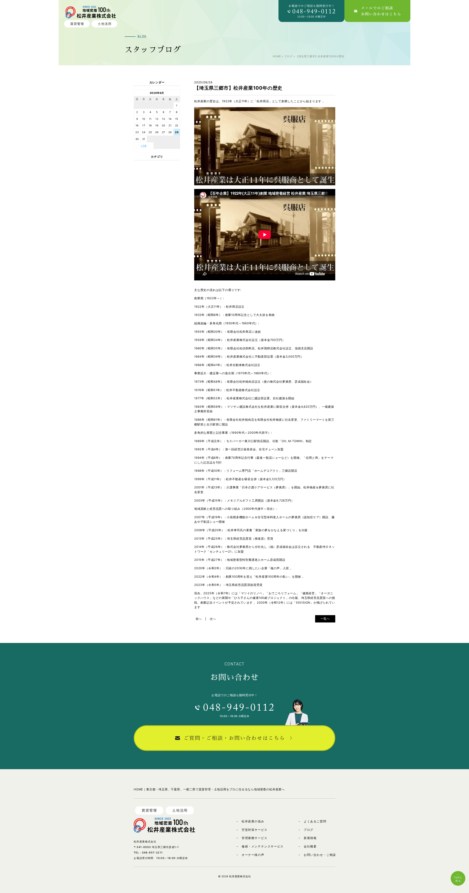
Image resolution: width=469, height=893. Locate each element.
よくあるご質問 (315, 821)
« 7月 (144, 145)
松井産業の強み (253, 821)
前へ (199, 619)
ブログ (308, 830)
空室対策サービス (254, 830)
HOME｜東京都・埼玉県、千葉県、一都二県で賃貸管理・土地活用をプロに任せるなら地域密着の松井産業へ (209, 789)
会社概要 (310, 846)
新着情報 (310, 838)
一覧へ (325, 618)
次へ (213, 619)
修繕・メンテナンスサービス (263, 846)
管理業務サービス (254, 838)
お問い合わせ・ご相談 (320, 855)
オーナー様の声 (253, 855)
